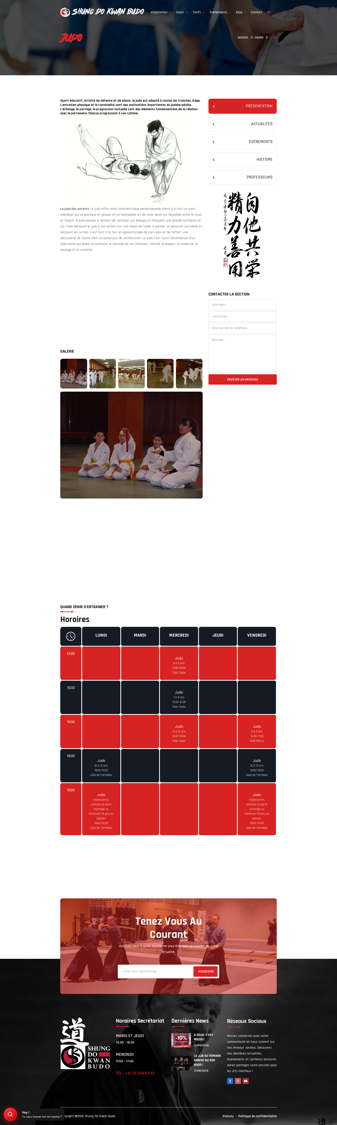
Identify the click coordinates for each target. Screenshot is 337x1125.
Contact (256, 12)
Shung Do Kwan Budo (100, 1116)
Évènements (219, 12)
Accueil (243, 37)
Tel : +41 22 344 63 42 (135, 1073)
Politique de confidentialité (257, 1116)
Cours (180, 12)
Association (159, 12)
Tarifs (197, 12)
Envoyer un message (242, 379)
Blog (239, 12)
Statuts (228, 1116)
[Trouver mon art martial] (10, 1114)
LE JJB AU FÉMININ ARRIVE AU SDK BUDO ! (207, 1060)
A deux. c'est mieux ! (204, 1037)
